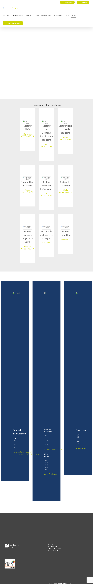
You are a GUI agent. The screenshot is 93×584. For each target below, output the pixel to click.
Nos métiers (52, 544)
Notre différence (53, 546)
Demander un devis (54, 548)
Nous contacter (53, 550)
